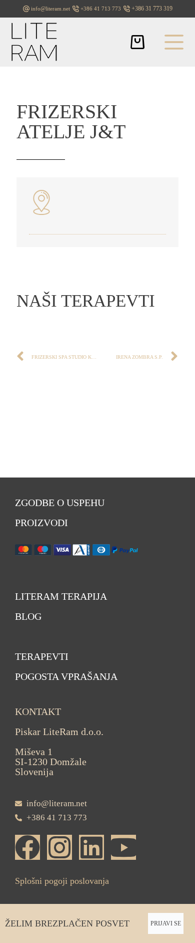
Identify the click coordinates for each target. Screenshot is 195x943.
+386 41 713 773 (100, 9)
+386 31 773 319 (152, 8)
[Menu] (174, 42)
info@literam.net (50, 9)
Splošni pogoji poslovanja (62, 881)
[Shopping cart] (137, 42)
